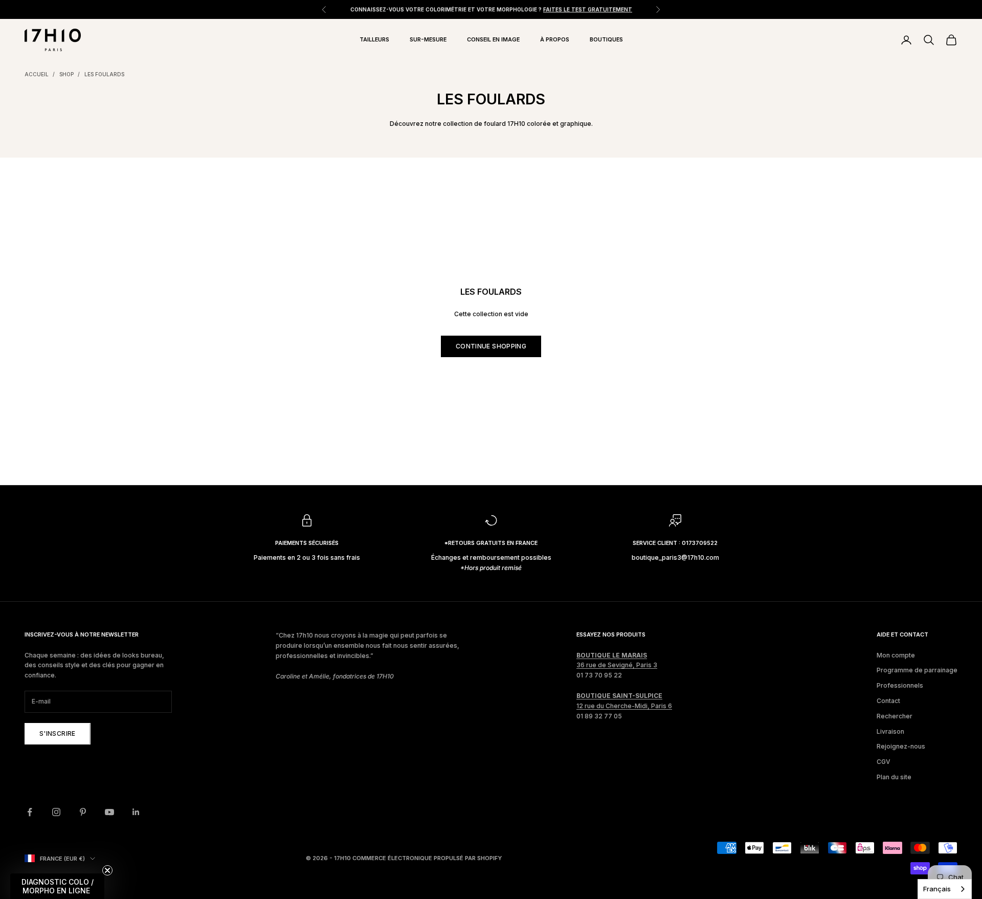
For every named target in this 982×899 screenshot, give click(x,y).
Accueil (37, 74)
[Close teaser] (107, 870)
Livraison (890, 731)
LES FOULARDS (104, 74)
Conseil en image (493, 39)
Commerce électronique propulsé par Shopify (427, 858)
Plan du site (894, 777)
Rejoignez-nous (901, 746)
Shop (66, 74)
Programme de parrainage (917, 670)
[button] (57, 886)
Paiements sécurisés (307, 543)
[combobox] (945, 889)
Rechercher (894, 716)
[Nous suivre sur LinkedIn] (136, 812)
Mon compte (896, 655)
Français (937, 889)
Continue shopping (491, 346)
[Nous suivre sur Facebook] (30, 812)
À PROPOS (554, 39)
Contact (888, 701)
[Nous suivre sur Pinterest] (83, 812)
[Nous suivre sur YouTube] (109, 812)
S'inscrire (57, 733)
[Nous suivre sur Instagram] (56, 812)
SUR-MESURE (428, 39)
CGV (883, 761)
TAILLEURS (374, 39)
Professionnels (900, 685)
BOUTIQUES (606, 39)
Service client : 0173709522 (675, 543)
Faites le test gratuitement (587, 9)
